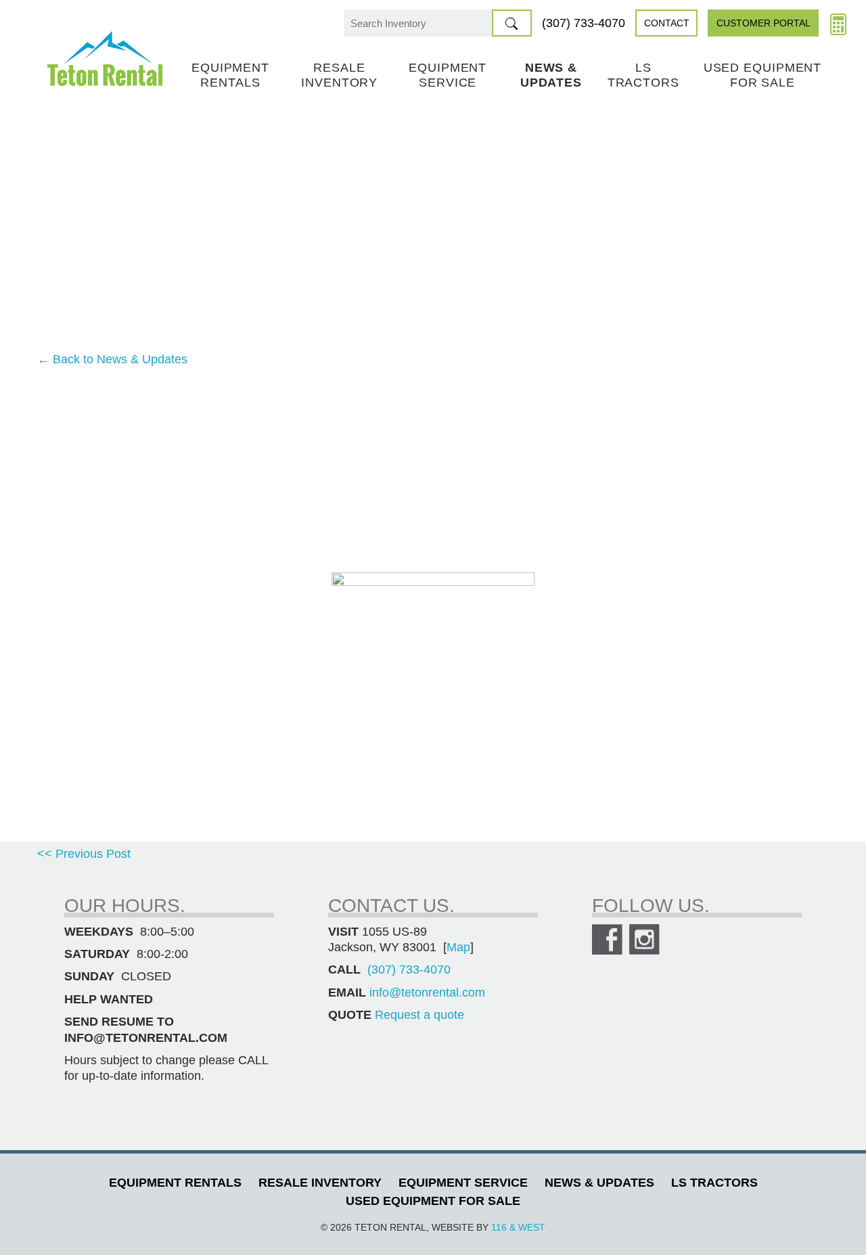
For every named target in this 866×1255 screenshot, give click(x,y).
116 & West (518, 1227)
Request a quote (419, 1015)
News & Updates (551, 75)
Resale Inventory (339, 75)
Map (458, 947)
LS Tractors (643, 75)
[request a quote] (838, 23)
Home (104, 58)
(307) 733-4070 (583, 23)
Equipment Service (447, 75)
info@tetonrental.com (427, 992)
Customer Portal (763, 23)
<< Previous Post (84, 854)
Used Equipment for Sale (763, 75)
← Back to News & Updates (112, 359)
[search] (512, 23)
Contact (666, 23)
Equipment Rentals (230, 75)
